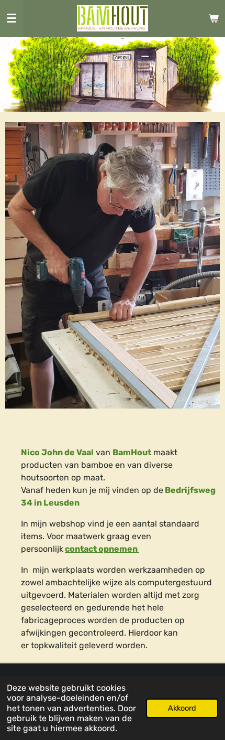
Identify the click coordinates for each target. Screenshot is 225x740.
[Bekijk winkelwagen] (213, 18)
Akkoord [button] (182, 708)
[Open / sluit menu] (11, 18)
